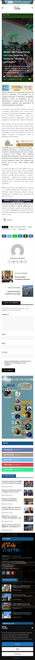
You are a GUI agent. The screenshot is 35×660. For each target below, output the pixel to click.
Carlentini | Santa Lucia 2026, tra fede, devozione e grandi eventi (12, 482)
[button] (32, 628)
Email (4, 343)
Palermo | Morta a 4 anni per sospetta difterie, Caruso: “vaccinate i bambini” (11, 508)
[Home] (4, 15)
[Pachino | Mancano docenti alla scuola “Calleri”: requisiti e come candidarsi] (6, 606)
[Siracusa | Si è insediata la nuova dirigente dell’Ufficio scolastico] (6, 588)
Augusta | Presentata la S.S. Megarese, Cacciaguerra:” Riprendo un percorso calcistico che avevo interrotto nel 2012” (11, 525)
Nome (4, 334)
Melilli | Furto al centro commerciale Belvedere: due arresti (11, 517)
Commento (5, 314)
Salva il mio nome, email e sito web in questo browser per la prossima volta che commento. (17, 363)
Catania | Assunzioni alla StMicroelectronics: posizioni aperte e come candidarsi (22, 595)
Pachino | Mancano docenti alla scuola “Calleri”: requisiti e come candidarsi (21, 604)
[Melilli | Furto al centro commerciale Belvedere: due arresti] (28, 519)
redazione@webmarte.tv (12, 568)
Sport (8, 14)
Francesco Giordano (17, 258)
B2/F (14, 229)
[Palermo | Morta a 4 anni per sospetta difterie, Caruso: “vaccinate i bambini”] (28, 510)
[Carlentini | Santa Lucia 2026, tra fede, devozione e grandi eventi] (28, 484)
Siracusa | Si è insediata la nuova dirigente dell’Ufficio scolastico (21, 586)
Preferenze (17, 654)
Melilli (12, 47)
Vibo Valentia (22, 229)
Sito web (4, 352)
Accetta (17, 644)
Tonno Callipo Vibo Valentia (17, 227)
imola (30, 227)
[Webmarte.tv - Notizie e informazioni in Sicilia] (17, 8)
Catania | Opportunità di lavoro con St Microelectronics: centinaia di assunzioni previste (22, 613)
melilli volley (7, 229)
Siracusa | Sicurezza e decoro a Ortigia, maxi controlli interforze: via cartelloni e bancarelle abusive (12, 491)
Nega (17, 649)
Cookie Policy (16, 658)
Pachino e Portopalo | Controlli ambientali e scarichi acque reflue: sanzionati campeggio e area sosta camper (12, 499)
